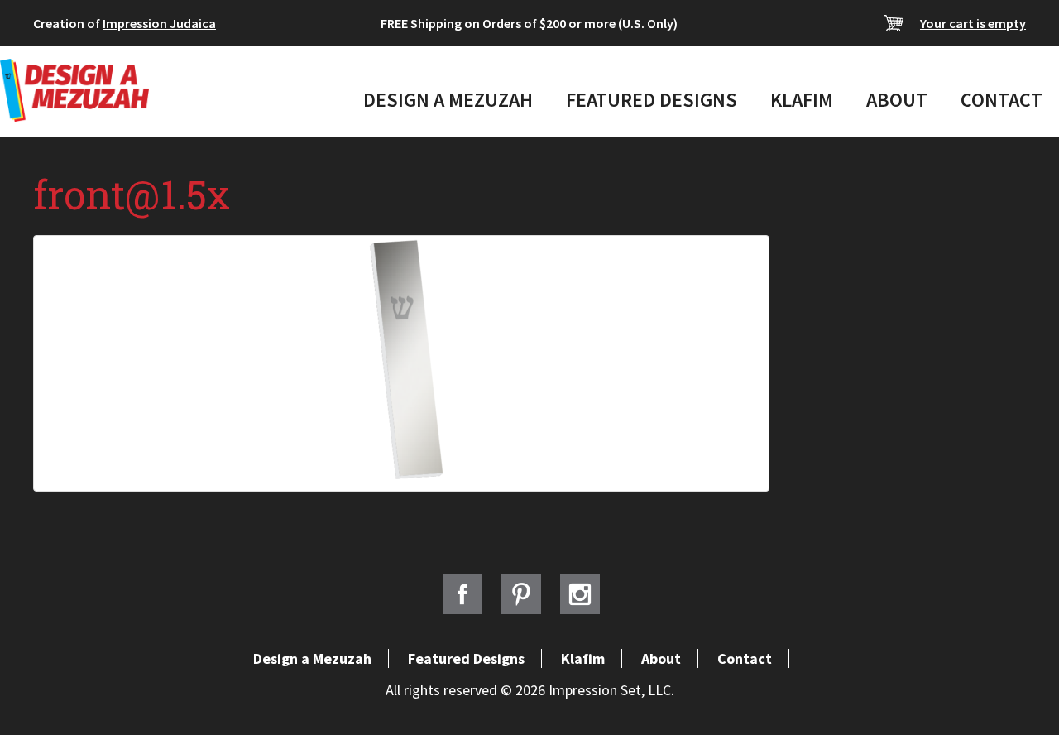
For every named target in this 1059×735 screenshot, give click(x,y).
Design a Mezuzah (448, 100)
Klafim (801, 100)
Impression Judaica (159, 23)
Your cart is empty (973, 23)
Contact (1001, 100)
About (896, 100)
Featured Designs (651, 100)
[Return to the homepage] (74, 90)
